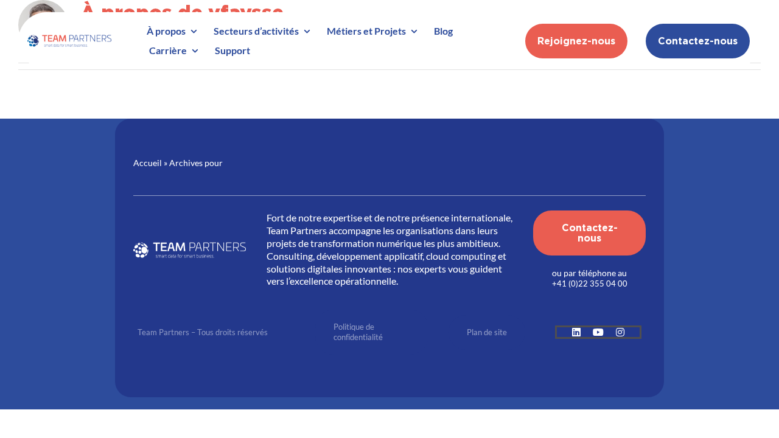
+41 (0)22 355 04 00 (589, 283)
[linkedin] (576, 332)
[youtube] (598, 332)
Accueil (147, 163)
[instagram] (620, 332)
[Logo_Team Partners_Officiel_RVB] (69, 37)
